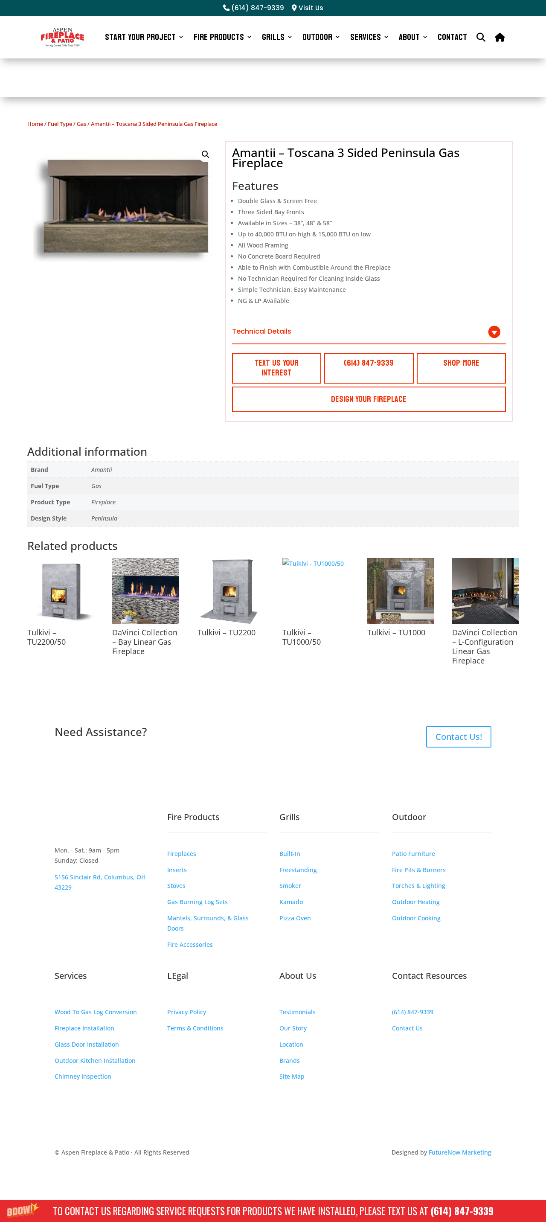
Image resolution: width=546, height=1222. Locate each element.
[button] (273, 1211)
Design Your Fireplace (369, 399)
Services (365, 37)
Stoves (176, 886)
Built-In (289, 854)
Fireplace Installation (84, 1028)
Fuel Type (60, 124)
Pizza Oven (295, 918)
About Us (298, 975)
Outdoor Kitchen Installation (95, 1060)
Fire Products (219, 37)
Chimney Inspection (83, 1076)
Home (35, 124)
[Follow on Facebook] (61, 828)
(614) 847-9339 (462, 1211)
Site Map (292, 1076)
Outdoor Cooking (416, 918)
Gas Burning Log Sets (197, 902)
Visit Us (310, 7)
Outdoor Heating (416, 902)
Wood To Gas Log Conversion (96, 1012)
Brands (289, 1060)
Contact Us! (459, 736)
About (409, 37)
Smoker (290, 886)
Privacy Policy (186, 1012)
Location (291, 1044)
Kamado (291, 902)
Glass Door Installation (87, 1044)
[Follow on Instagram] (78, 828)
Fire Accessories (190, 944)
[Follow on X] (95, 828)
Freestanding (298, 870)
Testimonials (297, 1012)
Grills (273, 37)
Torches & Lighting (418, 886)
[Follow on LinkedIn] (129, 828)
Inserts (177, 870)
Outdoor (317, 37)
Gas (81, 124)
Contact (452, 37)
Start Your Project (140, 37)
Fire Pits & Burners (419, 870)
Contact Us (407, 1028)
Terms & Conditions (195, 1028)
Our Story (293, 1028)
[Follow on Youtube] (112, 828)
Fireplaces (181, 854)
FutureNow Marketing (460, 1152)
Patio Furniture (413, 854)
